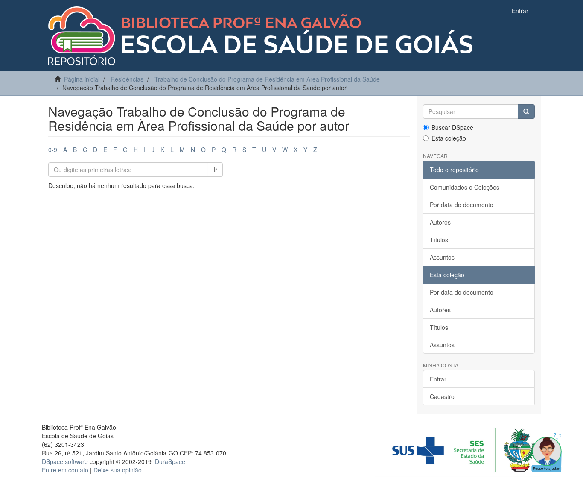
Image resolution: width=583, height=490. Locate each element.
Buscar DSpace (452, 127)
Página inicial (81, 79)
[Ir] (526, 111)
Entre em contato (65, 470)
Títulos (439, 239)
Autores (440, 222)
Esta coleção (448, 138)
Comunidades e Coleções (464, 187)
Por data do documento (461, 204)
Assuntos (442, 257)
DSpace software (65, 461)
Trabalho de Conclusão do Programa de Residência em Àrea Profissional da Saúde (267, 79)
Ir (215, 169)
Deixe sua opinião (117, 470)
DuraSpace (170, 461)
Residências (127, 79)
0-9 (52, 149)
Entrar (438, 379)
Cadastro (442, 396)
